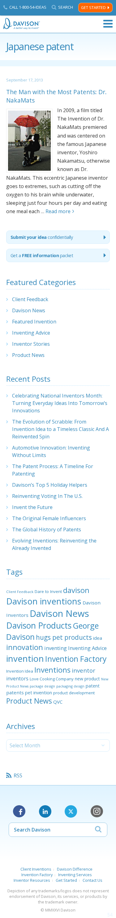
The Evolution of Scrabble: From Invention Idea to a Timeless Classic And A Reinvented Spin (60, 429)
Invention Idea (19, 671)
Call (27, 7)
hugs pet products (64, 637)
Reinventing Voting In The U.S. (47, 496)
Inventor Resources (32, 880)
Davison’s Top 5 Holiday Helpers (49, 484)
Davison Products (38, 625)
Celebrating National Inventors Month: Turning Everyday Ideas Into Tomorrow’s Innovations (59, 403)
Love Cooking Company (52, 679)
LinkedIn (45, 811)
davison (76, 590)
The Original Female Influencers (49, 518)
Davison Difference (74, 869)
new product (87, 679)
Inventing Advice (31, 332)
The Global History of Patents (46, 529)
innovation (24, 647)
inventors (17, 678)
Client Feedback (30, 299)
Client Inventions (35, 869)
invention (25, 658)
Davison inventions (43, 601)
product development (74, 693)
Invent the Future (32, 507)
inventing (55, 648)
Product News (28, 355)
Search (65, 7)
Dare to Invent (48, 591)
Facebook (19, 811)
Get (42, 255)
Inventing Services (75, 874)
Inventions (52, 670)
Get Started (93, 7)
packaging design (70, 686)
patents (15, 692)
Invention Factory (75, 658)
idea (97, 638)
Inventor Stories (31, 343)
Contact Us (92, 880)
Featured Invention (34, 321)
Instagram (97, 811)
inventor (83, 670)
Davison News (28, 310)
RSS (18, 775)
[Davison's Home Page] (22, 23)
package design (42, 686)
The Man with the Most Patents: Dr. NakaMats (56, 96)
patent (93, 686)
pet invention (38, 692)
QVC (57, 702)
